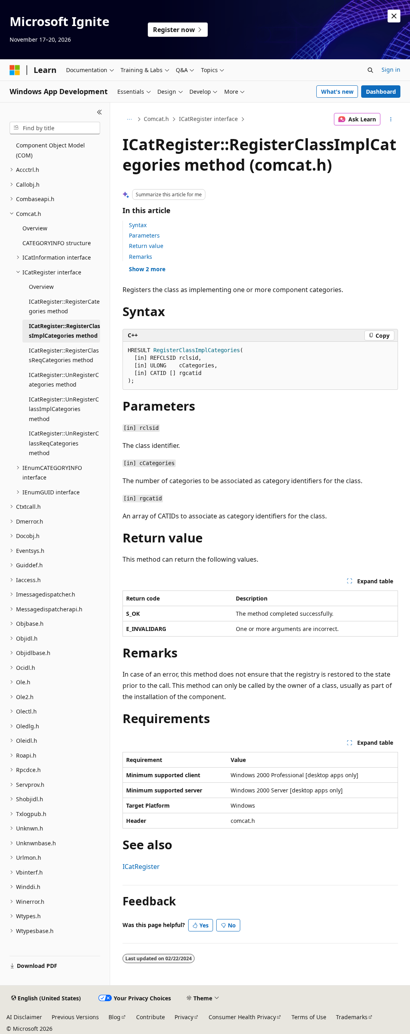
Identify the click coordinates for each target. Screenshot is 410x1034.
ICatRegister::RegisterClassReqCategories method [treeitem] (64, 355)
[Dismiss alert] (394, 16)
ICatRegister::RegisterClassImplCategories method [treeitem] (64, 331)
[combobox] (55, 128)
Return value (146, 246)
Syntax (138, 225)
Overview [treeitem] (34, 228)
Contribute (150, 1017)
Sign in (391, 69)
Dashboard (381, 91)
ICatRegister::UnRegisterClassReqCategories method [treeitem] (64, 443)
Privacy (184, 1017)
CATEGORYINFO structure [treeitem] (56, 243)
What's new (337, 91)
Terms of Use (308, 1017)
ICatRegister (141, 866)
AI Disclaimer (24, 1017)
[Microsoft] (15, 70)
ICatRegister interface (208, 119)
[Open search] (370, 70)
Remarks (140, 256)
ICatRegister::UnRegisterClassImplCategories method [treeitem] (64, 409)
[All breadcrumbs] (130, 119)
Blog (115, 1017)
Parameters (144, 235)
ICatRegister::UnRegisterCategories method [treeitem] (64, 380)
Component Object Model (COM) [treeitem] (50, 150)
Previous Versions (75, 1017)
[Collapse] (99, 112)
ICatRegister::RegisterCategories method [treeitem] (64, 306)
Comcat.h (156, 119)
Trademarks (352, 1017)
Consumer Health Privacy (242, 1017)
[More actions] (391, 119)
